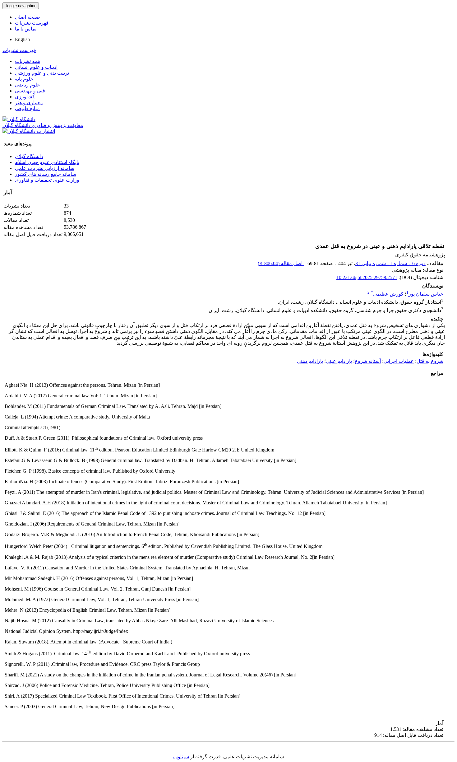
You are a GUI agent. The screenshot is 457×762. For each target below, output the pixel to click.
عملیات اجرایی (399, 361)
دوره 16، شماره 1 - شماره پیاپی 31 (390, 263)
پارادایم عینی (339, 361)
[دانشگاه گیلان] (18, 119)
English (22, 39)
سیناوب (181, 756)
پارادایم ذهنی (310, 361)
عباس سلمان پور (426, 294)
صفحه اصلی (27, 17)
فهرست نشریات (31, 23)
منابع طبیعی (27, 108)
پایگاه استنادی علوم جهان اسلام (47, 162)
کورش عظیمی (387, 294)
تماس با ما (25, 28)
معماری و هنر (29, 102)
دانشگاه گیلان (29, 156)
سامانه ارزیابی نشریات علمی (44, 168)
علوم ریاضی (27, 84)
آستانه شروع (368, 361)
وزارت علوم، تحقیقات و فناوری (47, 180)
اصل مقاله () (281, 263)
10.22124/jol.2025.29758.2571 (366, 277)
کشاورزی (25, 96)
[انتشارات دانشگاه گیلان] (28, 131)
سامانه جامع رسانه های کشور (45, 174)
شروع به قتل (430, 361)
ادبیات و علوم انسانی (36, 67)
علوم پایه (24, 79)
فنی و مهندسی (30, 90)
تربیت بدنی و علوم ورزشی (42, 73)
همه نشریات (27, 61)
